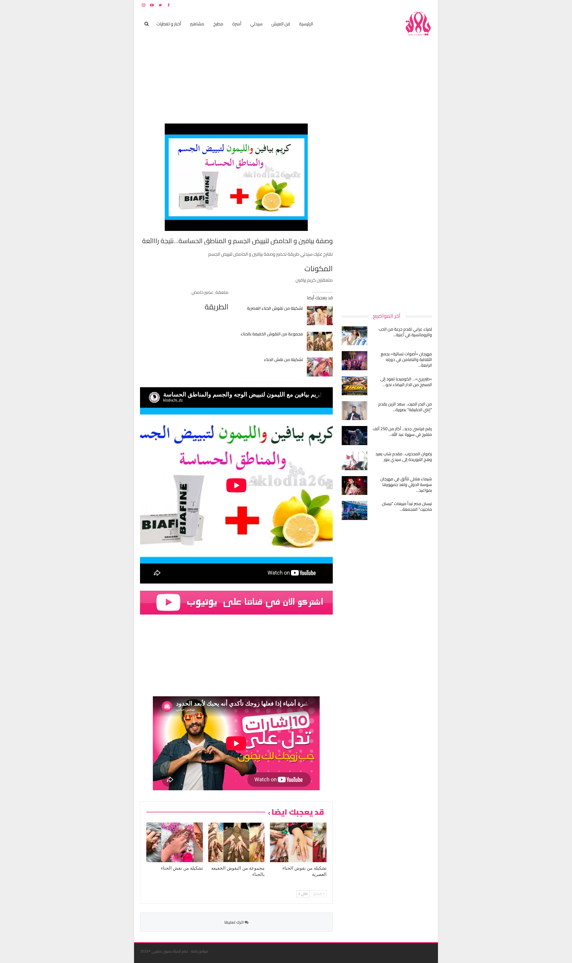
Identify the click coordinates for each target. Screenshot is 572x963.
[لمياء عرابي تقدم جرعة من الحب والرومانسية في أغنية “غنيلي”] (354, 335)
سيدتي (256, 23)
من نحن (427, 5)
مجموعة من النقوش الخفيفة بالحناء (272, 334)
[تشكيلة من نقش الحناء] (320, 366)
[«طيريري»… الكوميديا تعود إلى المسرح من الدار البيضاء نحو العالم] (354, 385)
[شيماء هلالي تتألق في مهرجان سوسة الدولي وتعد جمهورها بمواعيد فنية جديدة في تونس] (354, 485)
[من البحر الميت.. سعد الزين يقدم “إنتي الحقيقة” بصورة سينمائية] (354, 410)
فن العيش (280, 23)
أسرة (236, 23)
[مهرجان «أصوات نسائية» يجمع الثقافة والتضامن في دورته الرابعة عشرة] (354, 360)
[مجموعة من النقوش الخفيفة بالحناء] (320, 341)
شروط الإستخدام (375, 5)
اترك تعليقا (234, 922)
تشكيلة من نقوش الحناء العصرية (275, 308)
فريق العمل (410, 5)
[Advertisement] (387, 213)
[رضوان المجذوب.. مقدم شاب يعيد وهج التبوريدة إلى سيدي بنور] (354, 460)
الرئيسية (306, 23)
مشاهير (197, 23)
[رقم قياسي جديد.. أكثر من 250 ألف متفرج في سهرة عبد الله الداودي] (354, 435)
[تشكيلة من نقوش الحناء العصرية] (320, 315)
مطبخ (218, 23)
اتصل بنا (394, 5)
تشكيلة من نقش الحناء (283, 359)
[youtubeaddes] (236, 602)
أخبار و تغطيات (168, 23)
